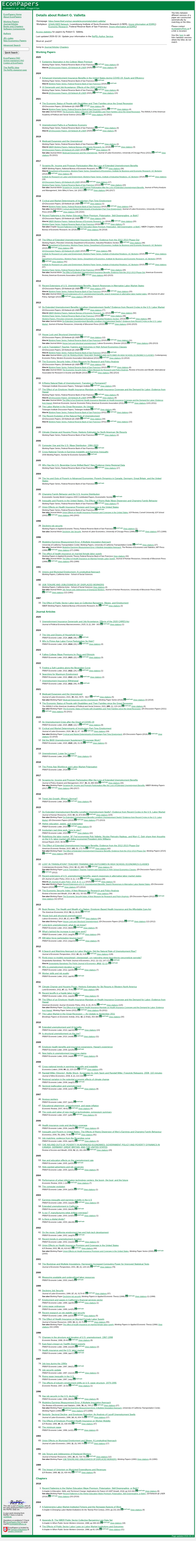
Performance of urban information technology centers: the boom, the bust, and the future (85, 1180)
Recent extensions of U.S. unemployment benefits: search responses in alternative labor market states (104, 294)
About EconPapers (12, 17)
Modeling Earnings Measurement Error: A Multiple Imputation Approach (76, 542)
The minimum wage (51, 1427)
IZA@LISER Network (58, 24)
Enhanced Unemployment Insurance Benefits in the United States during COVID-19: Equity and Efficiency (93, 78)
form (181, 35)
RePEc (21, 1506)
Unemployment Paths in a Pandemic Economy (64, 125)
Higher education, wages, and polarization (62, 823)
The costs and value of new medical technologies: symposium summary (77, 1112)
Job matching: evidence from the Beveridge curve (66, 1138)
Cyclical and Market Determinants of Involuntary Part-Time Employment (76, 200)
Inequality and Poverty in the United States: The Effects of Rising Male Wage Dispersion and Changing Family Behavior (99, 500)
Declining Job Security (71, 532)
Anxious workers (50, 1099)
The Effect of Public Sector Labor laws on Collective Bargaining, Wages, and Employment (85, 603)
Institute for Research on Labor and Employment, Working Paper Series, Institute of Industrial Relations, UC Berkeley (90, 177)
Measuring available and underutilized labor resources (68, 1277)
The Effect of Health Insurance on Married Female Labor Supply (88, 559)
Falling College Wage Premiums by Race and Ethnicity (68, 654)
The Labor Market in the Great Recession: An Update (68, 406)
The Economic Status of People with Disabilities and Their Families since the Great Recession (87, 103)
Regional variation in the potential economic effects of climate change (75, 1079)
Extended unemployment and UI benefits (62, 1027)
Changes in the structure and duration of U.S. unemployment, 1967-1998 (77, 1337)
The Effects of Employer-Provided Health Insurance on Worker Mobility (76, 1421)
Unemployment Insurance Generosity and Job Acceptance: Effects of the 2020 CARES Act (85, 621)
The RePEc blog (11, 67)
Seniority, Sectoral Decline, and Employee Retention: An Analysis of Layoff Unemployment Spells (88, 1414)
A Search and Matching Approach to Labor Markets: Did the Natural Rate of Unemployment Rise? (89, 951)
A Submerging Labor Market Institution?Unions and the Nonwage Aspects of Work (81, 1507)
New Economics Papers (14, 40)
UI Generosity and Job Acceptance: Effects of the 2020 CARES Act (74, 87)
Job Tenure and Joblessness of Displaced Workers (83, 590)
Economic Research (58, 26)
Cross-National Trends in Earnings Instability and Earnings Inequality (75, 452)
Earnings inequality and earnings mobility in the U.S (67, 1200)
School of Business (19, 1529)
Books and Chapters (13, 26)
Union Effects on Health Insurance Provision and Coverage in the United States (80, 507)
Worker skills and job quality (55, 973)
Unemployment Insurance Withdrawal (60, 680)
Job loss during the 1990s (54, 1363)
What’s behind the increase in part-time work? (64, 931)
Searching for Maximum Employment (60, 674)
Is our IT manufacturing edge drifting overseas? (65, 1212)
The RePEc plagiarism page (15, 70)
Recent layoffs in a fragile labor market (60, 993)
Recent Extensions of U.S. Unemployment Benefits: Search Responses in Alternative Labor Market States (93, 285)
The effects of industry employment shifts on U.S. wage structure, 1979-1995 (79, 1383)
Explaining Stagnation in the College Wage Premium (67, 61)
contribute (7, 1517)
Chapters (64, 47)
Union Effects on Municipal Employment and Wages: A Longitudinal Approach (79, 1440)
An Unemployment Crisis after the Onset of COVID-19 (68, 722)
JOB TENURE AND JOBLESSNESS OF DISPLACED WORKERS (73, 584)
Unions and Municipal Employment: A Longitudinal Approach (71, 572)
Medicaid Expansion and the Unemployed (62, 141)
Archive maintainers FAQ (13, 61)
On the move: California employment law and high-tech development (75, 1232)
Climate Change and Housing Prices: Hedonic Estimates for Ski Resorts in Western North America (89, 986)
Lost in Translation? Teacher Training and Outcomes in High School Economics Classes (84, 347)
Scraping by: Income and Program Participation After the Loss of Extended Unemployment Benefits (103, 187)
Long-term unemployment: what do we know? (64, 925)
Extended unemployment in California (60, 1206)
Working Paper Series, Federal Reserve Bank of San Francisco (75, 84)
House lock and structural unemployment (79, 343)
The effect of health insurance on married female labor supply (72, 553)
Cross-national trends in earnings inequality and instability (70, 1066)
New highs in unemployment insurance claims (64, 1053)
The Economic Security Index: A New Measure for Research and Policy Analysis (80, 361)
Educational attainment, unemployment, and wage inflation (70, 1105)
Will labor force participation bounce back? (62, 938)
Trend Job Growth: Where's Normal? (60, 798)
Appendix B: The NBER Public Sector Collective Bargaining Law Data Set (77, 1520)
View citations (110, 65)
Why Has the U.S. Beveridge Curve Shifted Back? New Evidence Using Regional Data (83, 465)
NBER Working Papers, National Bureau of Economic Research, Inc (77, 147)
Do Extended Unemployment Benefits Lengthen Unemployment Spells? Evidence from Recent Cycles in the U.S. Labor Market (103, 307)
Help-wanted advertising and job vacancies (63, 1167)
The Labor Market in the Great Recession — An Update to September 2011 (78, 1014)
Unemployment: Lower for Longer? (59, 753)
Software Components (14, 29)
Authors (7, 33)
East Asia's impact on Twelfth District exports (63, 1344)
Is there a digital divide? (53, 1219)
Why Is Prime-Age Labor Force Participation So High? (68, 641)
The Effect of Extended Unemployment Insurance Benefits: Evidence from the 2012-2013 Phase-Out (90, 240)
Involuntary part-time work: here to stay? (61, 830)
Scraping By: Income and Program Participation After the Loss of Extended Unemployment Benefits (90, 165)
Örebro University (15, 1531)
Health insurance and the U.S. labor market (63, 1350)
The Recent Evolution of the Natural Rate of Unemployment (71, 416)
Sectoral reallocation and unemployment (61, 1086)
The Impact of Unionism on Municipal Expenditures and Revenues (74, 1469)
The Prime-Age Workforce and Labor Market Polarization (69, 766)
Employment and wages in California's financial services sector (72, 1300)
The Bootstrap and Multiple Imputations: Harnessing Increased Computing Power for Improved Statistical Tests (95, 1264)
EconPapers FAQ (11, 58)
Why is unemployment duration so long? (61, 967)
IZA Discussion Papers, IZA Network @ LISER (67, 68)
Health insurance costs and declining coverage (64, 1125)
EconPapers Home (12, 14)
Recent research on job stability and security (63, 1312)
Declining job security (52, 525)
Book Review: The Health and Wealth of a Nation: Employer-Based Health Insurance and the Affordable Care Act (96, 909)
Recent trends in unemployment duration (62, 1239)
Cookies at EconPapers (13, 63)
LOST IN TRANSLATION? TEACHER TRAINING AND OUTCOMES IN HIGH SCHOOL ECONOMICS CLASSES (108, 355)
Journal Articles (10, 24)
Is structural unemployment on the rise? (61, 1033)
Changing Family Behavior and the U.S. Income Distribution (71, 494)
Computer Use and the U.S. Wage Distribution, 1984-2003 (70, 445)
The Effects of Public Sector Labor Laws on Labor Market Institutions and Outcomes (82, 1526)
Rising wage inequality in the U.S (58, 1376)
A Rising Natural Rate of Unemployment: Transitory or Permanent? (74, 383)
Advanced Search (12, 45)
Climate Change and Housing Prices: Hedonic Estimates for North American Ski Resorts (84, 432)
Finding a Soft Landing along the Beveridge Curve (66, 667)
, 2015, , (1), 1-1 (67, 882)
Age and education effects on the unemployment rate (68, 1160)
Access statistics (44, 32)
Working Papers (11, 21)
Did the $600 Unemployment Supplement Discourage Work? (71, 740)
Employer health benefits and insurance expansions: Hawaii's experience (77, 1047)
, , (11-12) (78, 963)
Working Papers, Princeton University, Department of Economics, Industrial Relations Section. (80, 319)
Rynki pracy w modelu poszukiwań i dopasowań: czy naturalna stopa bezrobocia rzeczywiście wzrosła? (92, 957)
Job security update (51, 1370)
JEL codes (8, 38)
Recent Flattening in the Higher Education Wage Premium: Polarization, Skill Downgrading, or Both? (90, 215)
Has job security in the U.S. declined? (60, 1396)
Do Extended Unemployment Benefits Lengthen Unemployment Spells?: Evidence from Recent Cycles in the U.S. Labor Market (103, 812)
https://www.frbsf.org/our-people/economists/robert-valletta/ (77, 21)
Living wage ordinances (53, 1306)
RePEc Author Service (102, 36)
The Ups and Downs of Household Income (62, 635)
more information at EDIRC (142, 24)
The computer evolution (53, 1186)
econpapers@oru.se (180, 28)
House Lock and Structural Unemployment (62, 334)
